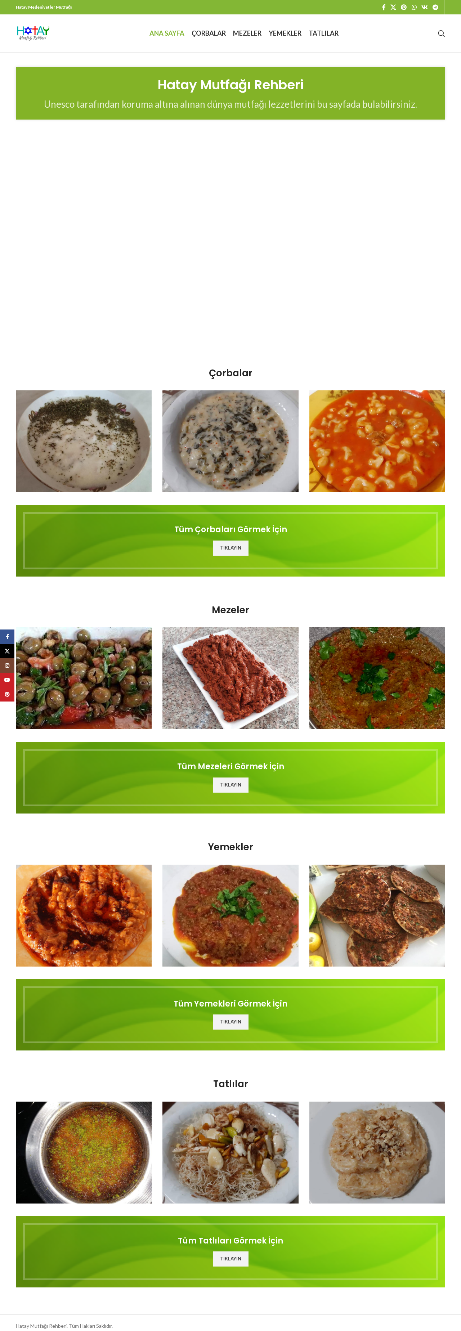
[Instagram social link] (7, 665)
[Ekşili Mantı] (377, 441)
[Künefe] (84, 1153)
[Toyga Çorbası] (230, 441)
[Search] (441, 33)
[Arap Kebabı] (230, 916)
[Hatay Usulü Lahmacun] (377, 916)
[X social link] (393, 7)
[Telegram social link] (435, 7)
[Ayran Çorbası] (84, 441)
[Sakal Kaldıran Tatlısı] (230, 1153)
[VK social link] (424, 7)
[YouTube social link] (7, 680)
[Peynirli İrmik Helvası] (377, 1153)
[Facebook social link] (384, 7)
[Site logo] (33, 33)
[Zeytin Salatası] (84, 678)
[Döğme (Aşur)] (84, 916)
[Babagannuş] (377, 678)
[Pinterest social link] (404, 7)
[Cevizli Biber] (230, 678)
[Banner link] (230, 541)
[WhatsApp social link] (414, 7)
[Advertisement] (230, 287)
